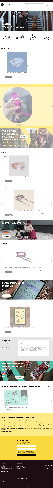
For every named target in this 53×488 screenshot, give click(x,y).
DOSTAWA (3, 466)
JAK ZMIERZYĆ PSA (19, 466)
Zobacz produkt (8, 77)
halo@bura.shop (4, 474)
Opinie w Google (5, 347)
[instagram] (47, 468)
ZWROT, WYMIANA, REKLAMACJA (7, 468)
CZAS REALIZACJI (4, 465)
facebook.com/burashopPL (6, 475)
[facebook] (45, 468)
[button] (43, 5)
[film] (26, 21)
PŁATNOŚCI (3, 467)
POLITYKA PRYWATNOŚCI (21, 467)
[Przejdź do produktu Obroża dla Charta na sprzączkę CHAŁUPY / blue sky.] (17, 62)
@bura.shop (3, 476)
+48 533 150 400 (4, 473)
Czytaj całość (7, 409)
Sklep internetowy (25, 486)
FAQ (17, 465)
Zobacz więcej (48, 386)
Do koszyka (7, 331)
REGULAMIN (18, 468)
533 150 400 (20, 5)
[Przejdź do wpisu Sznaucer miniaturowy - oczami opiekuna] (16, 397)
